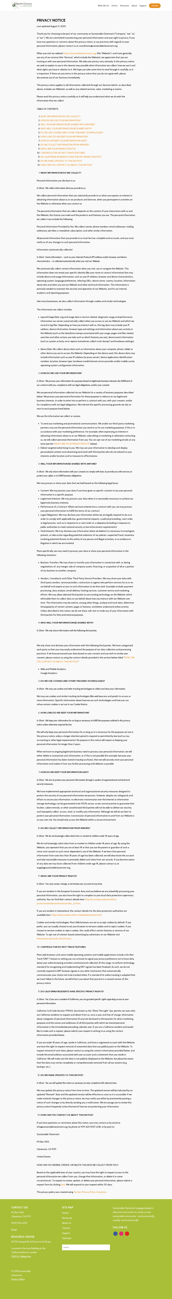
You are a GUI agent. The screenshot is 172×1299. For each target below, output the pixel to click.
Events (65, 1213)
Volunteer (66, 1238)
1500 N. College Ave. (21, 1256)
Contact (66, 1228)
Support (66, 1233)
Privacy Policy (18, 1279)
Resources (67, 1218)
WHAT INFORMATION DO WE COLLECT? (60, 116)
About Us (66, 1223)
